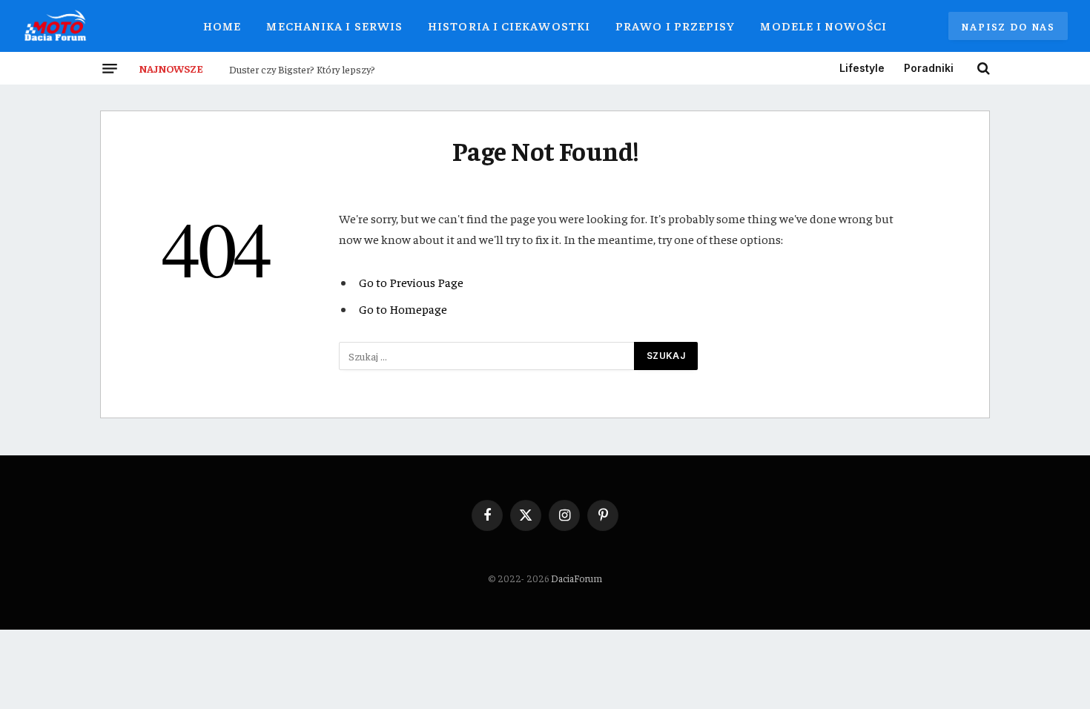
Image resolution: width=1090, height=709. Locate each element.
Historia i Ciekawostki (509, 25)
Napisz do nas (1008, 26)
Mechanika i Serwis (334, 25)
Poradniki (929, 68)
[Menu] (109, 68)
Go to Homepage (403, 309)
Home (222, 25)
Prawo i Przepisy (675, 25)
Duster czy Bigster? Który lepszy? (302, 69)
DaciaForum (576, 578)
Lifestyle (862, 68)
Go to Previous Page (411, 282)
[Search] (982, 68)
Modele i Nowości (823, 25)
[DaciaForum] (55, 26)
